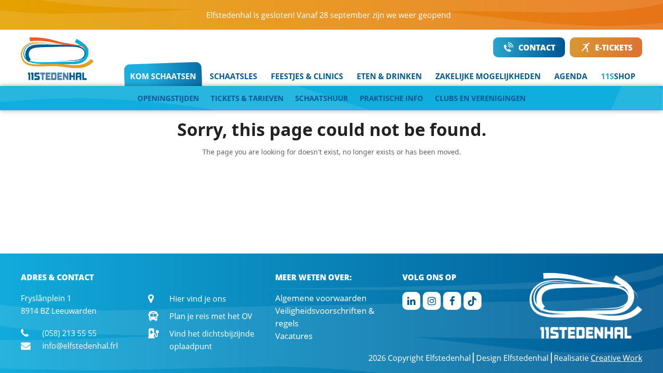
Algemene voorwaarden (320, 298)
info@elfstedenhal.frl (80, 345)
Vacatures (294, 335)
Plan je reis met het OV (210, 316)
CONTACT (536, 47)
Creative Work (616, 358)
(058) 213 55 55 (69, 333)
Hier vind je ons (197, 298)
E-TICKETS (613, 47)
